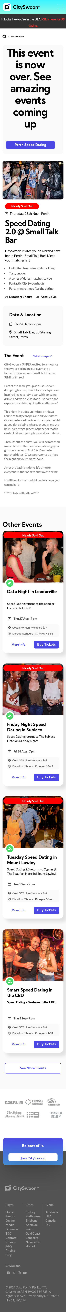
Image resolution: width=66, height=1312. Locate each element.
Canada (51, 1220)
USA (49, 1216)
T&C (9, 1233)
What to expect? (42, 356)
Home (10, 1212)
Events (10, 1216)
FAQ (9, 1246)
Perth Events (17, 36)
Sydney (31, 1212)
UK (48, 1225)
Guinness (12, 1229)
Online (10, 1220)
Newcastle (33, 1242)
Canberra (32, 1238)
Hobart (30, 1246)
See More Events (33, 1068)
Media (10, 1225)
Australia (52, 1212)
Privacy (11, 1242)
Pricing (10, 1250)
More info (18, 644)
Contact (11, 1238)
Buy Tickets (46, 644)
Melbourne (33, 1216)
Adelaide (32, 1225)
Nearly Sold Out (22, 206)
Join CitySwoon (33, 1158)
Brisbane (32, 1220)
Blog (9, 1255)
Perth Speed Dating (30, 145)
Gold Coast (33, 1233)
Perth (29, 1229)
